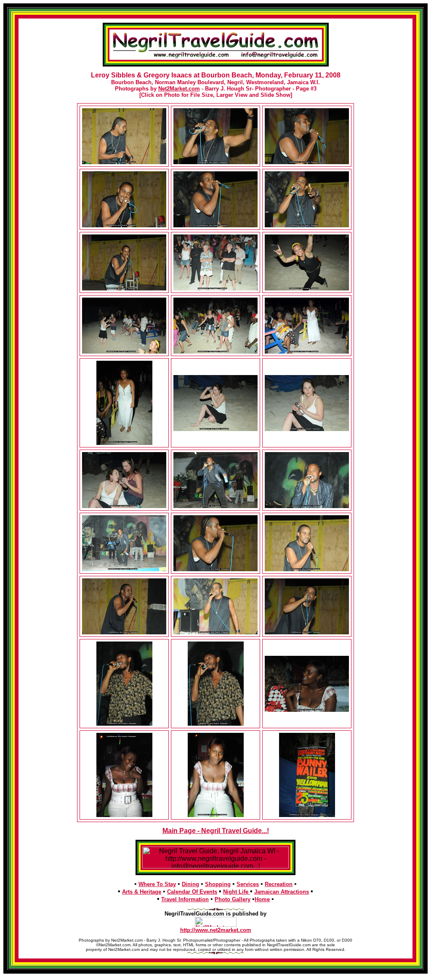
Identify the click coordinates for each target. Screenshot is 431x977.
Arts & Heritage (141, 892)
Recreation (279, 884)
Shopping (218, 884)
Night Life (236, 892)
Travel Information (185, 899)
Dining (190, 884)
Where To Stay (157, 884)
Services (248, 884)
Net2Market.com (179, 88)
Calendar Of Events (192, 892)
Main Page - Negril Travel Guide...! (215, 830)
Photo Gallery (232, 899)
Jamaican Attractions (281, 892)
